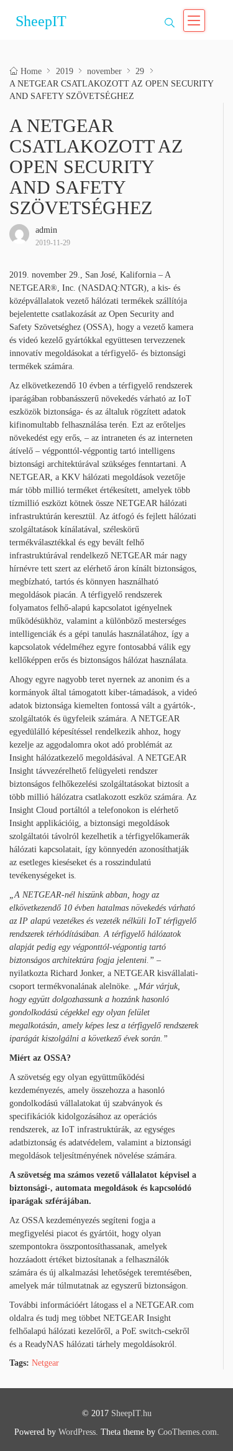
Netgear (45, 1363)
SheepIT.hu (131, 1413)
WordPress (77, 1432)
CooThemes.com (187, 1432)
